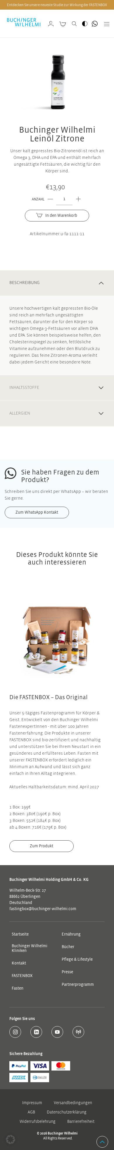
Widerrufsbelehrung (38, 1122)
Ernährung (71, 934)
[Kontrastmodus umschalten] (84, 23)
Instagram (15, 1032)
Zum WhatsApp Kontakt (94, 23)
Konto (51, 24)
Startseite (20, 934)
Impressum (32, 1103)
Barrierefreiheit (80, 1122)
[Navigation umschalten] (104, 23)
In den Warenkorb (61, 216)
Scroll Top (102, 1142)
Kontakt (19, 963)
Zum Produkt (41, 846)
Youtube (57, 1032)
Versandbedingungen (73, 1103)
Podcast (78, 1032)
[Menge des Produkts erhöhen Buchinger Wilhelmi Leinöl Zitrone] (78, 199)
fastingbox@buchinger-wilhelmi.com (42, 909)
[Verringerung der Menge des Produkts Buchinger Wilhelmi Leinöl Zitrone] (50, 199)
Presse (67, 972)
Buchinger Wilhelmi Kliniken (29, 948)
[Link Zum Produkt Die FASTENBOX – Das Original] (57, 637)
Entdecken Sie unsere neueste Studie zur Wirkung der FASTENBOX (57, 5)
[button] (10, 1139)
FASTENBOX (22, 976)
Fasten (17, 988)
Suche (74, 24)
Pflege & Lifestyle (77, 959)
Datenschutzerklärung (67, 1112)
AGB (31, 1112)
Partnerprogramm (78, 985)
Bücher (68, 947)
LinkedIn (36, 1032)
